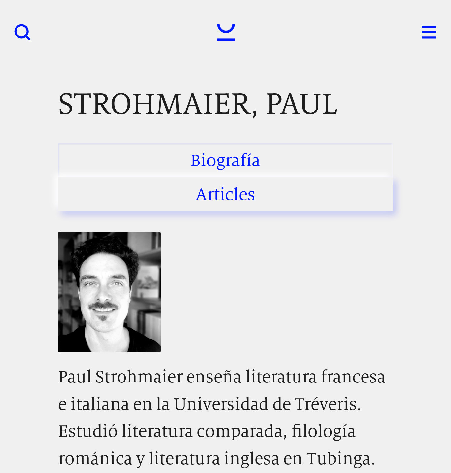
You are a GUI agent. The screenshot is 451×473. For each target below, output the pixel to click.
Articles (225, 194)
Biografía (225, 160)
